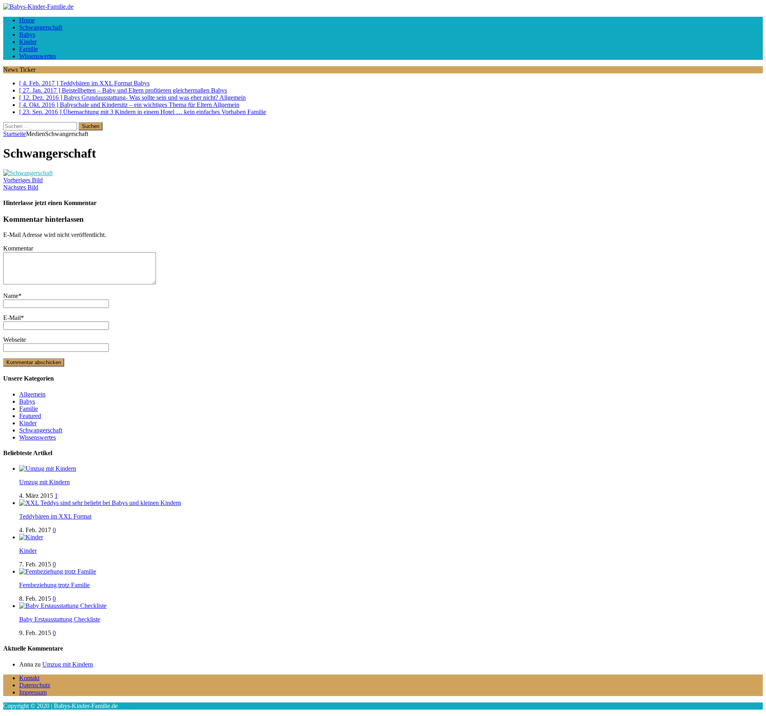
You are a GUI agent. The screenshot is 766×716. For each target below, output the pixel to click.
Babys (27, 34)
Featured (30, 415)
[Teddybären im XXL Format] (100, 502)
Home (27, 20)
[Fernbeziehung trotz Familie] (57, 571)
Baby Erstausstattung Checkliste (59, 619)
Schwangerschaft (40, 27)
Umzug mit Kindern (44, 482)
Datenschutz (34, 685)
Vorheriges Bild (23, 180)
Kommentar (18, 248)
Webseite (14, 339)
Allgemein (32, 394)
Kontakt (29, 678)
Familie (28, 48)
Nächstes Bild (20, 187)
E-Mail (12, 317)
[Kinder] (31, 537)
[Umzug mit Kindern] (47, 468)
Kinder (28, 41)
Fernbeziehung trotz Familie (54, 585)
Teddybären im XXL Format (55, 516)
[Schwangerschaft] (28, 173)
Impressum (33, 692)
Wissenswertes (37, 56)
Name (10, 295)
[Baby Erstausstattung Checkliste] (63, 605)
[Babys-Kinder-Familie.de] (383, 6)
